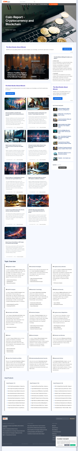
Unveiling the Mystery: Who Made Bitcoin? (35, 431)
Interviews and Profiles (12, 312)
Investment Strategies (35, 266)
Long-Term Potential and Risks (14, 358)
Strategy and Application (35, 327)
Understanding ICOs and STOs (12, 304)
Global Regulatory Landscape (59, 325)
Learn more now (10, 93)
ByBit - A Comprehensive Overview (9, 434)
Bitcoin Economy (10, 350)
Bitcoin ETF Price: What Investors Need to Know (36, 427)
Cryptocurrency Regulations (60, 312)
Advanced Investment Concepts (36, 281)
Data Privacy (55, 427)
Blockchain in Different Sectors (36, 304)
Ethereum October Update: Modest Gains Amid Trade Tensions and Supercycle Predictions (37, 146)
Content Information (57, 431)
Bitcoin (8, 335)
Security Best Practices (58, 304)
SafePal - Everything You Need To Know (10, 428)
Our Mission (55, 429)
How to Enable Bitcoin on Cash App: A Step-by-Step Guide (14, 430)
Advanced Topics (10, 351)
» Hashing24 (55, 73)
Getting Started (10, 281)
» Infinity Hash (56, 60)
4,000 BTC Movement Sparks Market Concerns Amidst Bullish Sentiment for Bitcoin (36, 211)
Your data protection (57, 435)
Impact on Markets (57, 327)
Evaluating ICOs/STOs (11, 305)
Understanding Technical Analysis (36, 325)
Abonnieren (72, 418)
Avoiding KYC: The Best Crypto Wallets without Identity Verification (13, 426)
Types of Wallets (57, 302)
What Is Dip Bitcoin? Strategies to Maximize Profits (12, 432)
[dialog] (66, 442)
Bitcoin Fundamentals (11, 348)
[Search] (34, 1)
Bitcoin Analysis (34, 335)
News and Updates (20, 127)
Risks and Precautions (11, 283)
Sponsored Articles (58, 358)
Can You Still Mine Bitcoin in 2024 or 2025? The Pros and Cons (64, 131)
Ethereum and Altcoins (59, 335)
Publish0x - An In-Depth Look (64, 158)
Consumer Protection (58, 328)
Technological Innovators (12, 327)
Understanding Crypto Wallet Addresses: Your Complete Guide (64, 125)
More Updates (62, 167)
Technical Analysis (35, 312)
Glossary (55, 433)
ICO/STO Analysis (11, 289)
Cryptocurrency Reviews (60, 266)
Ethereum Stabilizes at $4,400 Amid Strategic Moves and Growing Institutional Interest (15, 114)
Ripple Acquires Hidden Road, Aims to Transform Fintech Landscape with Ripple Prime (14, 146)
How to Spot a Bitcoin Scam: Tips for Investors (36, 425)
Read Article (33, 76)
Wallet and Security (58, 289)
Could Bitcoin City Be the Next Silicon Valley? (36, 433)
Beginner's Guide (11, 266)
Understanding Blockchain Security (38, 358)
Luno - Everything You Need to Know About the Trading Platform (64, 137)
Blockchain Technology (36, 289)
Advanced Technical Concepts (36, 328)
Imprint (54, 425)
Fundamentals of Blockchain (35, 302)
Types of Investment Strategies (36, 278)
